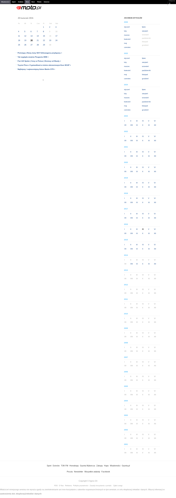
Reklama (68, 485)
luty (125, 31)
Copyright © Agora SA (88, 481)
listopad (145, 74)
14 (38, 36)
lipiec (144, 27)
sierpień (145, 31)
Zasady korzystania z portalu (100, 485)
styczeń (127, 27)
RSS (56, 485)
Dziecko (46, 2)
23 (50, 40)
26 (25, 45)
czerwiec (127, 47)
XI (149, 125)
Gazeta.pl (126, 466)
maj (125, 43)
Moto (27, 2)
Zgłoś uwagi (117, 485)
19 (25, 40)
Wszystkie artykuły (92, 472)
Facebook (105, 472)
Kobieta (20, 2)
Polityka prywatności (80, 485)
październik (146, 70)
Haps (106, 466)
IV (143, 121)
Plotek (39, 2)
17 (56, 36)
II (130, 121)
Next (33, 2)
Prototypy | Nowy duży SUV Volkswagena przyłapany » (40, 53)
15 (44, 36)
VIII (131, 125)
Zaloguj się (172, 0)
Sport (14, 2)
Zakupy (99, 466)
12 (25, 36)
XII (155, 125)
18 (19, 40)
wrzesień (145, 66)
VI (155, 121)
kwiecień (127, 39)
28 (38, 45)
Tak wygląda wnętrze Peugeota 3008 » (33, 57)
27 (31, 45)
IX (137, 125)
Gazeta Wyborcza (87, 466)
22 (44, 40)
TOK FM (64, 466)
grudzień (145, 79)
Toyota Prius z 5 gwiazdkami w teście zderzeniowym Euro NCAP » (44, 65)
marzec (127, 35)
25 (19, 45)
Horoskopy (74, 466)
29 (44, 45)
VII (125, 125)
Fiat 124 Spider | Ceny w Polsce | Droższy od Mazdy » (39, 61)
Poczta (70, 472)
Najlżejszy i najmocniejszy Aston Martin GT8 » (36, 69)
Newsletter (78, 472)
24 (56, 40)
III (137, 121)
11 (19, 36)
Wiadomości (5, 2)
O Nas (61, 485)
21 (38, 40)
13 (31, 36)
